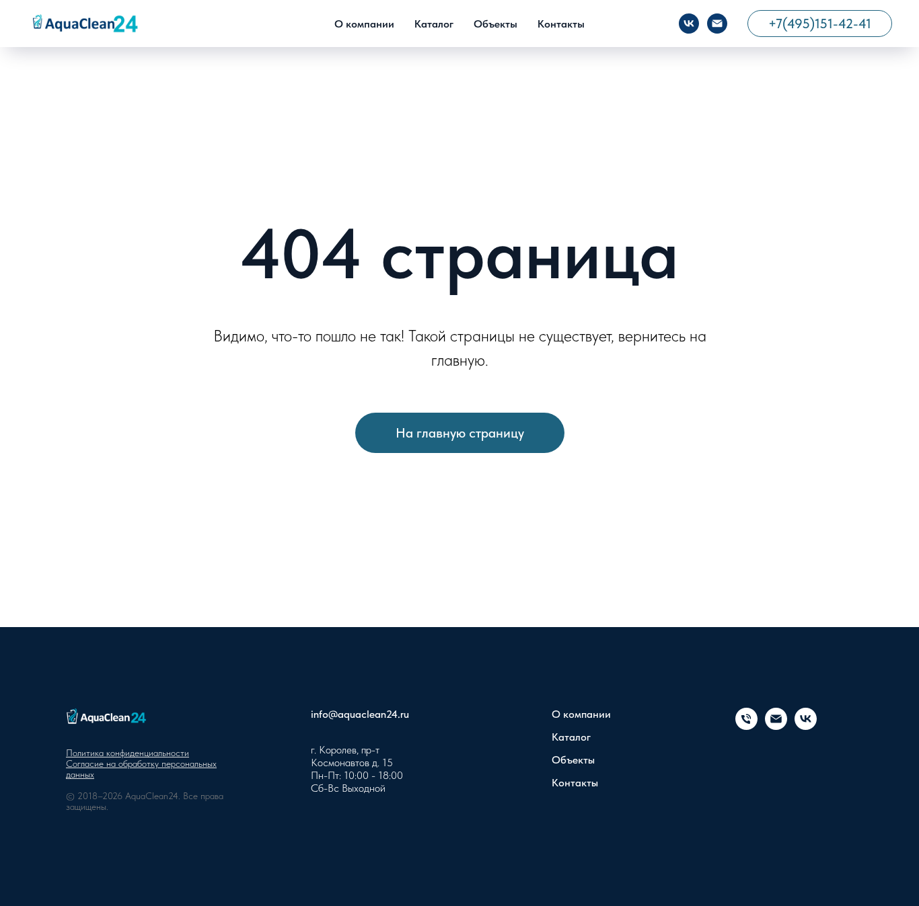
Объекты (495, 23)
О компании (364, 23)
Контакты (561, 23)
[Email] (717, 23)
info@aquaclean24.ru (360, 714)
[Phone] (746, 726)
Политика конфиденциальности (127, 752)
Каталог (433, 23)
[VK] (689, 23)
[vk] (806, 726)
